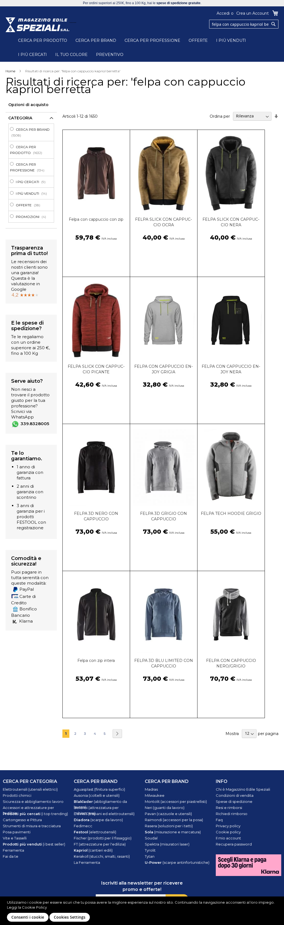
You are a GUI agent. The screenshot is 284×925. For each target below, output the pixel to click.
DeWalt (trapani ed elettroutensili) (104, 813)
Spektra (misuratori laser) (167, 844)
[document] (142, 911)
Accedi (223, 13)
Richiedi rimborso (231, 813)
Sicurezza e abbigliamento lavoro (33, 801)
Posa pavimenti (17, 832)
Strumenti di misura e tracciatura (32, 826)
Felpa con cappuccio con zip (96, 219)
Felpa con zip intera (96, 660)
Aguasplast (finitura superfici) (99, 789)
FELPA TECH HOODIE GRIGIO (231, 513)
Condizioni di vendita (234, 795)
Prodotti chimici (17, 795)
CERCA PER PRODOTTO (42, 40)
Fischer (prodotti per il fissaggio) (102, 838)
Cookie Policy (34, 907)
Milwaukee (154, 795)
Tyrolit (150, 850)
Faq (219, 820)
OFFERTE (198, 40)
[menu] (31, 173)
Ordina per (220, 116)
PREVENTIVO (109, 54)
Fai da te (10, 856)
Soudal (151, 838)
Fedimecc (83, 826)
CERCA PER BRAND (95, 40)
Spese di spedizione (234, 801)
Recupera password (234, 844)
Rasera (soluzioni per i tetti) (169, 826)
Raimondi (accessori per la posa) (174, 820)
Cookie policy (228, 832)
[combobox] (243, 24)
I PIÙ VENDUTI (231, 40)
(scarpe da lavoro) (98, 820)
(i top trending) (35, 813)
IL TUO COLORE (71, 54)
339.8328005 (35, 423)
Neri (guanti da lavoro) (164, 807)
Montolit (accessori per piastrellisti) (176, 801)
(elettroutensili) (95, 832)
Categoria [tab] (20, 117)
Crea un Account (252, 13)
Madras (151, 789)
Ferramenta (13, 850)
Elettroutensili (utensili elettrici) (30, 789)
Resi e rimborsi (229, 807)
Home (10, 71)
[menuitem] (33, 132)
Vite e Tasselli (15, 838)
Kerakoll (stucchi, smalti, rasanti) (102, 856)
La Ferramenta (87, 862)
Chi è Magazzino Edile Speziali (243, 789)
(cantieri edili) (93, 850)
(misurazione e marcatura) (173, 832)
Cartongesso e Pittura (22, 820)
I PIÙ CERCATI (32, 54)
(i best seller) (34, 844)
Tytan (149, 856)
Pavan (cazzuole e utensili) (168, 813)
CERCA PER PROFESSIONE (152, 40)
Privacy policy (228, 826)
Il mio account (228, 838)
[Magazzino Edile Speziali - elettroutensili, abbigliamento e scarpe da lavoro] (37, 24)
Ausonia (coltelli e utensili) (97, 795)
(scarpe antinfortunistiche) (177, 862)
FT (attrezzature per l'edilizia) (100, 844)
